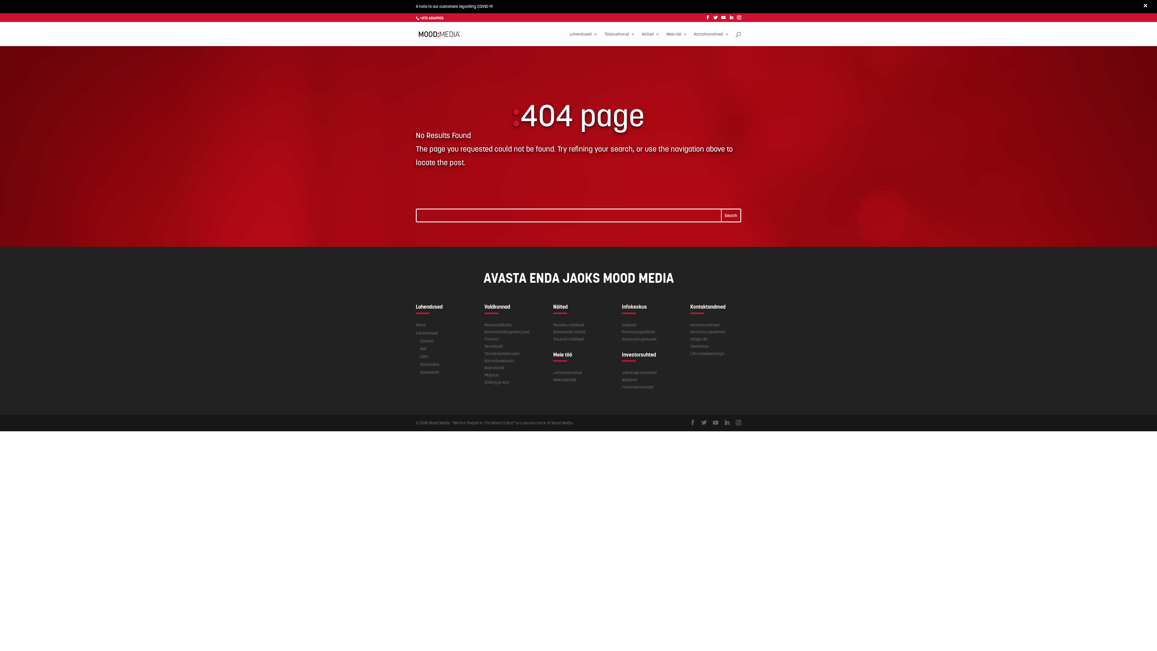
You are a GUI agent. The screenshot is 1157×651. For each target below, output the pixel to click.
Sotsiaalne (429, 364)
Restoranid (494, 367)
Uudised (629, 325)
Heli (423, 348)
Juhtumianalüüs (567, 372)
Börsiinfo (629, 379)
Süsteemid (429, 372)
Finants (491, 339)
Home (421, 325)
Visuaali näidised (568, 339)
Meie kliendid (564, 379)
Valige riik (698, 339)
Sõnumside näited (569, 332)
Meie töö (673, 34)
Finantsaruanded (638, 387)
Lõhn (424, 356)
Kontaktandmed (708, 34)
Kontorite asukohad (707, 332)
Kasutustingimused (639, 339)
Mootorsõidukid (498, 325)
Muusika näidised (568, 325)
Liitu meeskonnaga (707, 353)
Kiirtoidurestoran (499, 360)
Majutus (491, 375)
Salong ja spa (496, 382)
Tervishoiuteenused (501, 353)
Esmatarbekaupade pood (507, 332)
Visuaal (426, 341)
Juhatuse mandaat (639, 372)
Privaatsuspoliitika (638, 332)
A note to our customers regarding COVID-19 (454, 6)
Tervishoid (493, 346)
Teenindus (699, 346)
